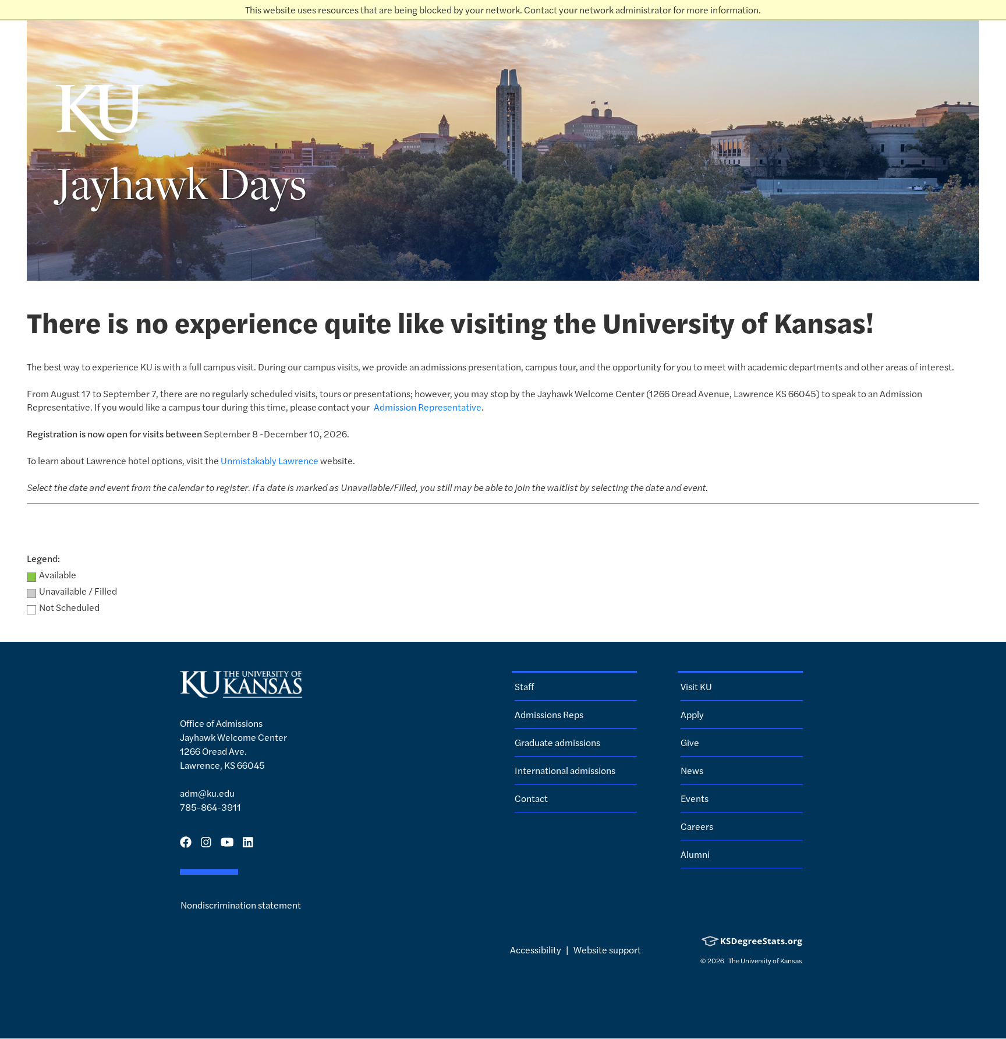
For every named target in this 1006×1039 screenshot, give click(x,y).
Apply (692, 714)
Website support (607, 949)
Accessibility (535, 949)
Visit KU (696, 686)
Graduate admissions (557, 742)
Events (695, 798)
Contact (531, 798)
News (692, 770)
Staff (524, 686)
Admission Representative (427, 407)
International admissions (565, 770)
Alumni (695, 854)
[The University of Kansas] (241, 692)
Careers (697, 826)
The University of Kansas (764, 960)
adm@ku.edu (207, 793)
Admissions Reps (549, 714)
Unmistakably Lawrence (269, 460)
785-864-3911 (210, 807)
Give (690, 742)
